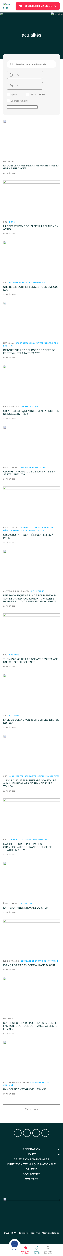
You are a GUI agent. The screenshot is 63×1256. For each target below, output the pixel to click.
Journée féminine (19, 100)
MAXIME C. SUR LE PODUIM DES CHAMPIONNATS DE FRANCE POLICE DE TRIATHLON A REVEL (27, 847)
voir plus (31, 1108)
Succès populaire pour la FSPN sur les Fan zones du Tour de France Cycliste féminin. (31, 1026)
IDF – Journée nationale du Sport (26, 907)
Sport (14, 94)
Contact (31, 1179)
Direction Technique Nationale (31, 1164)
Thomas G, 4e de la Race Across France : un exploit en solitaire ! (31, 660)
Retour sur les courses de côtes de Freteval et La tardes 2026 (29, 352)
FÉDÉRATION (31, 1149)
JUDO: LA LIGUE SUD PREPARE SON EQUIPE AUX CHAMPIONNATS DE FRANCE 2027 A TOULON (29, 783)
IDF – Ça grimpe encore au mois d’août (29, 965)
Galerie (31, 1169)
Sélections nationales (31, 1159)
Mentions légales (50, 1232)
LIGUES (31, 1154)
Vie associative (38, 94)
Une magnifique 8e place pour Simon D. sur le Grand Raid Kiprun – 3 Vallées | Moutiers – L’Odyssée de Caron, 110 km (30, 598)
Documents (31, 1174)
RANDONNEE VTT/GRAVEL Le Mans (24, 1089)
